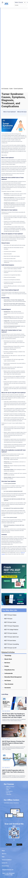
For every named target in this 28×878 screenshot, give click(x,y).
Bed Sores (7, 662)
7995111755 (5, 873)
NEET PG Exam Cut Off (10, 648)
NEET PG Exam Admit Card (11, 637)
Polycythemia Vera (9, 670)
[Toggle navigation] (2, 2)
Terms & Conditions (6, 859)
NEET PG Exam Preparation (11, 626)
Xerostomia (7, 687)
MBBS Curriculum (10, 786)
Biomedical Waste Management (13, 677)
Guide (10, 88)
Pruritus (6, 666)
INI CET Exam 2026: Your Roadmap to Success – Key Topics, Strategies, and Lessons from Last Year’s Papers (13, 715)
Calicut (11, 802)
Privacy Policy (5, 865)
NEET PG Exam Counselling (11, 644)
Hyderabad (6, 802)
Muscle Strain (8, 659)
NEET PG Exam (8, 618)
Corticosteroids (8, 673)
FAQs (3, 856)
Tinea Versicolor (8, 684)
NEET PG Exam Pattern (10, 615)
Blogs (3, 850)
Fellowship (8, 794)
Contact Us (4, 862)
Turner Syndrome (18, 88)
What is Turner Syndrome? (9, 111)
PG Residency (9, 791)
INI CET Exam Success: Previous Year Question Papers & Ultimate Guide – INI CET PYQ (13, 743)
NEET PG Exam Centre (10, 622)
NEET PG (8, 788)
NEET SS (8, 792)
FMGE (7, 789)
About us (4, 853)
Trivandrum (16, 802)
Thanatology (7, 655)
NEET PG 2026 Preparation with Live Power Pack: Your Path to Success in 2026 (13, 772)
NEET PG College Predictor (11, 629)
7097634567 (12, 873)
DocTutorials (4, 88)
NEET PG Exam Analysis (10, 633)
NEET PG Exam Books (10, 640)
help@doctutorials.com (7, 869)
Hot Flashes (7, 680)
